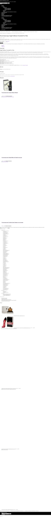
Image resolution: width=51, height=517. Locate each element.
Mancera (4, 266)
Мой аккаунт (3, 13)
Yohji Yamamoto (5, 288)
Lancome (4, 265)
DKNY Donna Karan (6, 250)
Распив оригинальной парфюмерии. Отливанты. (9, 11)
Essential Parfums (5, 254)
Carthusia (4, 243)
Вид (2, 290)
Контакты (3, 14)
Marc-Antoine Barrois (6, 267)
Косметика (4, 10)
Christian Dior (5, 247)
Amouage (4, 231)
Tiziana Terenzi (5, 285)
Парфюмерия (5, 7)
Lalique (4, 264)
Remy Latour (5, 276)
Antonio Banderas (5, 233)
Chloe (4, 246)
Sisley (4, 282)
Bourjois (4, 238)
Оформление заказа (4, 12)
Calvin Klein (4, 242)
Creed (4, 248)
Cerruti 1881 (4, 245)
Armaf (4, 234)
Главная (3, 5)
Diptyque (4, 249)
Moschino (4, 272)
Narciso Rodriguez (5, 273)
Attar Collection (5, 236)
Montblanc (4, 271)
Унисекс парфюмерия (8, 9)
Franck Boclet (5, 255)
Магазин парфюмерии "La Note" (4, 0)
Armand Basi (5, 235)
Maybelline (4, 269)
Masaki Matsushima (5, 268)
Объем (1, 41)
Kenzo (4, 262)
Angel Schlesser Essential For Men (28, 43)
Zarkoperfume (5, 289)
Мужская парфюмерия (14, 43)
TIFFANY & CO (5, 284)
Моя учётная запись (4, 512)
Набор (4, 23)
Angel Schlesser (9, 43)
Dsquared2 (4, 251)
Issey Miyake (5, 260)
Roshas (4, 277)
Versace (4, 287)
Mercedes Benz (5, 270)
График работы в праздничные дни (6, 299)
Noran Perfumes (5, 274)
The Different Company (6, 283)
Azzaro (4, 237)
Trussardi (4, 286)
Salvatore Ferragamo (5, 279)
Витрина (3, 18)
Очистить (8, 41)
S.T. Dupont (4, 278)
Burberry (4, 239)
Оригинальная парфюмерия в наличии (7, 15)
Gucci (4, 257)
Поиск (10, 513)
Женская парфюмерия (8, 8)
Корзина (3, 514)
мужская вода (35, 43)
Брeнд (4, 6)
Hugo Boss (4, 259)
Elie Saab (4, 252)
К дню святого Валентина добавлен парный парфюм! (9, 300)
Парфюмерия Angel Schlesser (41, 43)
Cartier (4, 244)
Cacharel (4, 241)
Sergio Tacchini (5, 280)
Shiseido (4, 281)
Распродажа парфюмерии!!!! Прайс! (6, 28)
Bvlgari (4, 240)
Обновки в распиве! (4, 298)
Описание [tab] (3, 45)
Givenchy (4, 256)
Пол (2, 293)
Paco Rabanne (5, 275)
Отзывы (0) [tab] (3, 46)
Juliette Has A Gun (5, 261)
